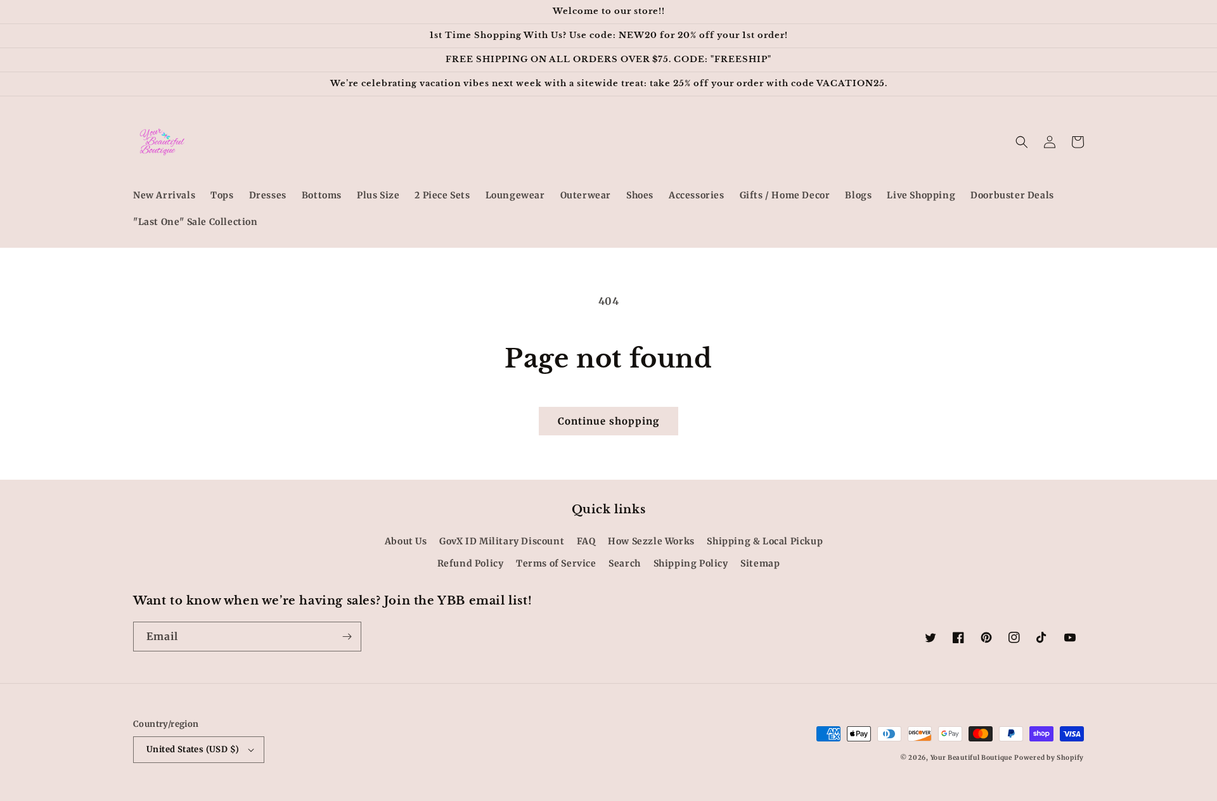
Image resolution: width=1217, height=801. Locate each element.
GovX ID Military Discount (501, 541)
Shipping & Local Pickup (765, 541)
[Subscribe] (347, 636)
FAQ (586, 541)
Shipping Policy (691, 563)
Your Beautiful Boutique (971, 757)
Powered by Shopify (1049, 757)
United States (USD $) (192, 749)
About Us (406, 541)
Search (624, 563)
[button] (1022, 142)
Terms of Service (556, 563)
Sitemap (760, 563)
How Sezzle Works (651, 541)
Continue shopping (608, 421)
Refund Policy (470, 563)
